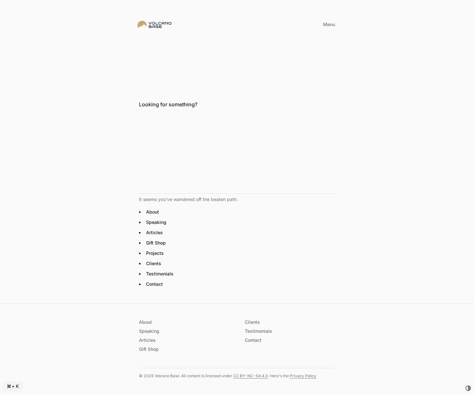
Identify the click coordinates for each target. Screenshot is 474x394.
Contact (154, 284)
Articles (154, 232)
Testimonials (159, 273)
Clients (153, 263)
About (152, 212)
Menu (329, 24)
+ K (15, 386)
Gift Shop (156, 242)
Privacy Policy (303, 375)
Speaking (156, 222)
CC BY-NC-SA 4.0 (250, 375)
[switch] (468, 388)
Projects (155, 253)
